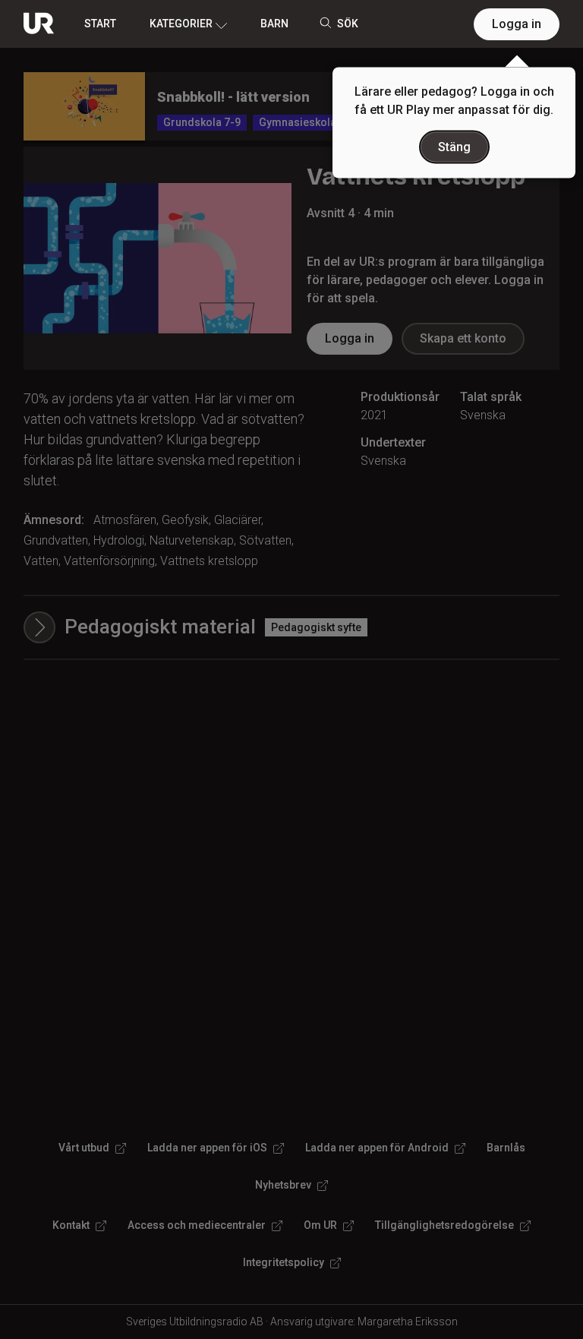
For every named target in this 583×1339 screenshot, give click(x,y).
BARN (274, 23)
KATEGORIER (181, 23)
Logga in (516, 24)
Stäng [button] (454, 147)
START (100, 23)
